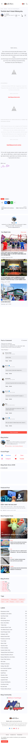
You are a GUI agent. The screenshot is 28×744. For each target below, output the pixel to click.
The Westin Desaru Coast (14, 629)
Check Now (3, 738)
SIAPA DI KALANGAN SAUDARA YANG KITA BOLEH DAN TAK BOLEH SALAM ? (18, 543)
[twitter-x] (12, 728)
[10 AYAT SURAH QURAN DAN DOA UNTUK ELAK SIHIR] (5, 560)
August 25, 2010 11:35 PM (10, 419)
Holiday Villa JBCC (14, 666)
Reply (7, 360)
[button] (23, 4)
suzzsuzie (7, 378)
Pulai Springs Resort (14, 620)
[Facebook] (5, 202)
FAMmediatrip (14, 599)
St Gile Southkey (14, 647)
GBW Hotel (14, 618)
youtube (22, 458)
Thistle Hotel (14, 625)
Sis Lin (13, 223)
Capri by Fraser (14, 645)
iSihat (22, 601)
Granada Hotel (14, 670)
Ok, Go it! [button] (4, 741)
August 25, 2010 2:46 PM (10, 354)
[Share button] (14, 202)
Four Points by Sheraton (14, 668)
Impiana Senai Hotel (14, 636)
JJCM (7, 601)
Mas (6, 404)
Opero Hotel (14, 643)
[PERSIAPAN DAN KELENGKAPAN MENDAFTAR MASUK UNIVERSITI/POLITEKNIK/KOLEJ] (5, 569)
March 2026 (5, 589)
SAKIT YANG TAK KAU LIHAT (9, 504)
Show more (23, 232)
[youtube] (14, 728)
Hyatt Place (14, 672)
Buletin (5, 8)
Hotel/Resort (21, 599)
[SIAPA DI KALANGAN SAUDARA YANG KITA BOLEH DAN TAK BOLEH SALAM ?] (5, 543)
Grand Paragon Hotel (14, 631)
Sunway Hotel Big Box (14, 682)
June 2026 (4, 585)
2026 (3, 581)
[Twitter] (8, 202)
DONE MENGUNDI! (6, 301)
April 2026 (4, 588)
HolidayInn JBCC (14, 634)
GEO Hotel (14, 661)
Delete (10, 360)
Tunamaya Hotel (14, 677)
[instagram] (16, 728)
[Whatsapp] (11, 202)
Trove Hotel (14, 641)
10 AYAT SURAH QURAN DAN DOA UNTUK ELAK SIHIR (17, 560)
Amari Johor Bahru (14, 622)
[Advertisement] (14, 33)
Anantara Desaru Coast (14, 627)
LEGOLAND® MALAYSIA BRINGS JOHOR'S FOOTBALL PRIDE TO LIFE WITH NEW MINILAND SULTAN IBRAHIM (13, 254)
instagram (8, 458)
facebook (8, 455)
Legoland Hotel (14, 679)
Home (2, 8)
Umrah (17, 601)
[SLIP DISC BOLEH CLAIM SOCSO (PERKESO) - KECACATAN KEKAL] (5, 552)
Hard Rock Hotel (14, 616)
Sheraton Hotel (14, 675)
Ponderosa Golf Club (14, 638)
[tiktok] (18, 728)
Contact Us (13, 734)
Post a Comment (14, 432)
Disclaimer (19, 734)
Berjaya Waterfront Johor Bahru (14, 657)
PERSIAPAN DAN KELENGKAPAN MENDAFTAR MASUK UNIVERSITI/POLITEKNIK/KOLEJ (18, 568)
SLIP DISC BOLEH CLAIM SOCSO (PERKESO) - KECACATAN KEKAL (18, 551)
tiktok (21, 455)
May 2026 (4, 587)
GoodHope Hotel (14, 684)
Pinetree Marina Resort (14, 688)
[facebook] (10, 728)
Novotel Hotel (14, 686)
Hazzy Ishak (8, 353)
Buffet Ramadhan (5, 599)
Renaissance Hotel (14, 611)
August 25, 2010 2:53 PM (10, 366)
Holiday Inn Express (14, 663)
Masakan (12, 601)
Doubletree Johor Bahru (14, 613)
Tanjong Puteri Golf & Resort (14, 652)
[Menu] (2, 4)
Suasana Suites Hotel (14, 650)
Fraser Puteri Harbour (14, 659)
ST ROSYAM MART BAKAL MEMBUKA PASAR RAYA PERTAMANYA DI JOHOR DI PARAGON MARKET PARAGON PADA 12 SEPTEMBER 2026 (13, 278)
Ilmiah (2, 601)
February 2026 (5, 591)
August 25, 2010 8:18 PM (9, 405)
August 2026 (5, 583)
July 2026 (4, 584)
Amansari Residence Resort (14, 654)
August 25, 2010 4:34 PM (10, 392)
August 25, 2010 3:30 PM (10, 379)
